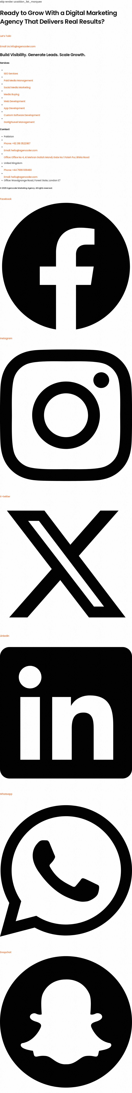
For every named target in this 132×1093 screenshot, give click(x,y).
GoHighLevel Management (19, 122)
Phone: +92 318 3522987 (17, 143)
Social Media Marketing (17, 87)
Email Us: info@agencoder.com (18, 46)
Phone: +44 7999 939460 (18, 170)
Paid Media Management (18, 80)
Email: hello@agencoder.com (20, 150)
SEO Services (11, 73)
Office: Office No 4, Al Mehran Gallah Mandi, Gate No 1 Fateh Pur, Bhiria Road (46, 157)
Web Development (14, 101)
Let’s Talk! (5, 36)
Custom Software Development (22, 115)
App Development (14, 108)
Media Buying (11, 94)
